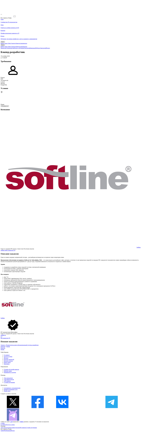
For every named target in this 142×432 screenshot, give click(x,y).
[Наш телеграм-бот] (13, 420)
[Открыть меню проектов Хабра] (1, 14)
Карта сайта (7, 362)
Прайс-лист (7, 391)
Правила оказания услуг (11, 389)
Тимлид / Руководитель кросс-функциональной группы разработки (20, 345)
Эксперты (27, 48)
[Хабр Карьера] (7, 16)
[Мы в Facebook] (37, 407)
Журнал (48, 48)
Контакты (6, 364)
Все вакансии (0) (10, 250)
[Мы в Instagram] (87, 407)
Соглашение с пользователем (12, 388)
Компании (33, 48)
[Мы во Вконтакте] (62, 407)
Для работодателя (9, 379)
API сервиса (7, 381)
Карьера (8, 430)
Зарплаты (43, 48)
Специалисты (10, 48)
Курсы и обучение (19, 48)
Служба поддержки (9, 382)
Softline (139, 247)
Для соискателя (8, 378)
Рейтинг (38, 48)
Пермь (8, 346)
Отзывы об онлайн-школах (11, 369)
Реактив (3, 346)
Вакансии (3, 48)
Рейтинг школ (8, 371)
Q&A (5, 430)
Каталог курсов (8, 361)
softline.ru (3, 250)
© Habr (3, 423)
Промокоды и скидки (10, 372)
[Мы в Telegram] (111, 407)
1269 (11, 421)
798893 (22, 421)
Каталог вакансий (9, 359)
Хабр (2, 430)
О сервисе (7, 355)
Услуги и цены (8, 356)
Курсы (13, 430)
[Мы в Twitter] (13, 407)
